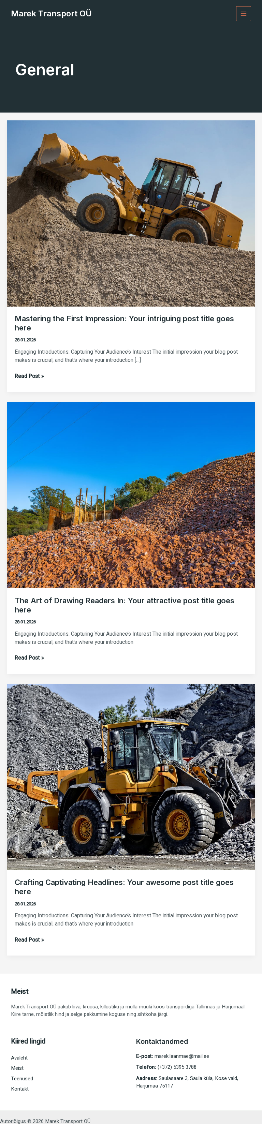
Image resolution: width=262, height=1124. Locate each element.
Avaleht (19, 1058)
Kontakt (20, 1089)
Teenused (22, 1078)
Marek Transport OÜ (51, 13)
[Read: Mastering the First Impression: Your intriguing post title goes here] (131, 213)
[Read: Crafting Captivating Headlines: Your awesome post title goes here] (131, 777)
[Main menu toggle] (243, 13)
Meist (17, 1068)
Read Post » (29, 376)
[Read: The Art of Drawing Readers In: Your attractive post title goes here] (131, 495)
